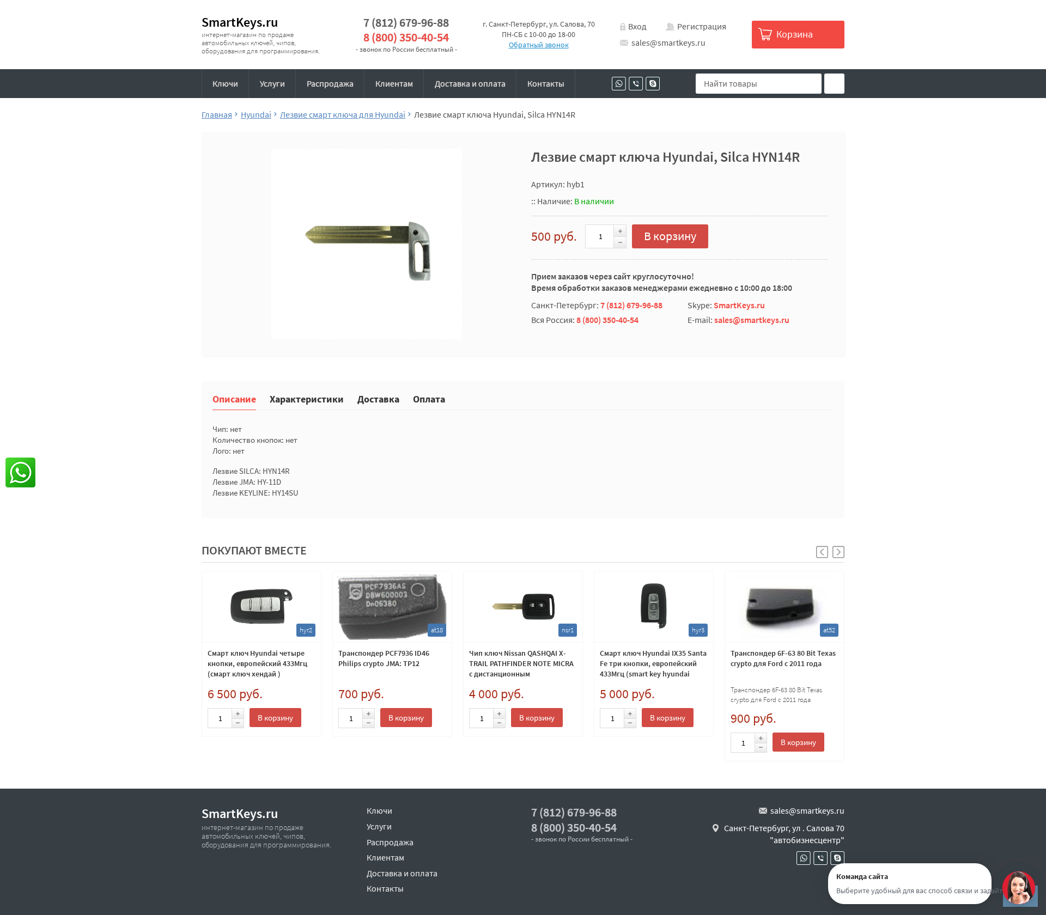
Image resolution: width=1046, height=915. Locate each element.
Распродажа (330, 83)
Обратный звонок (539, 45)
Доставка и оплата (470, 83)
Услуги (272, 83)
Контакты (545, 83)
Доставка (378, 398)
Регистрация (701, 26)
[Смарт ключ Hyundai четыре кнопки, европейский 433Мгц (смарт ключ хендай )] (261, 606)
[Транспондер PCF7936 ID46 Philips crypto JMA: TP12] (392, 606)
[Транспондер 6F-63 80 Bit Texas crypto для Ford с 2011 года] (784, 606)
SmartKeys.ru (240, 22)
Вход (637, 26)
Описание (234, 398)
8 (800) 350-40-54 (406, 37)
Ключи (225, 83)
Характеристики (307, 398)
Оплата (429, 398)
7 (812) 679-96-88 (406, 22)
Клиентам (394, 83)
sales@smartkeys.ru (668, 42)
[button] (838, 552)
